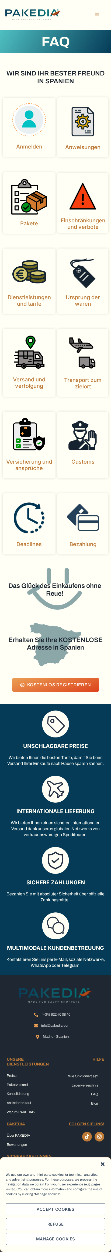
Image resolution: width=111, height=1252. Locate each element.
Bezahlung (83, 544)
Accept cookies (55, 1209)
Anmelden (29, 146)
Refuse (55, 1224)
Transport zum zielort (83, 383)
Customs (83, 461)
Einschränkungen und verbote (83, 223)
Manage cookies (55, 1238)
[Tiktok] (87, 1136)
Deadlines (29, 544)
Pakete (29, 223)
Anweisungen (82, 147)
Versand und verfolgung (29, 382)
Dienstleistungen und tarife (29, 300)
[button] (102, 1164)
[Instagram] (99, 1136)
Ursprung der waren (83, 300)
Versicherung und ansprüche (29, 464)
